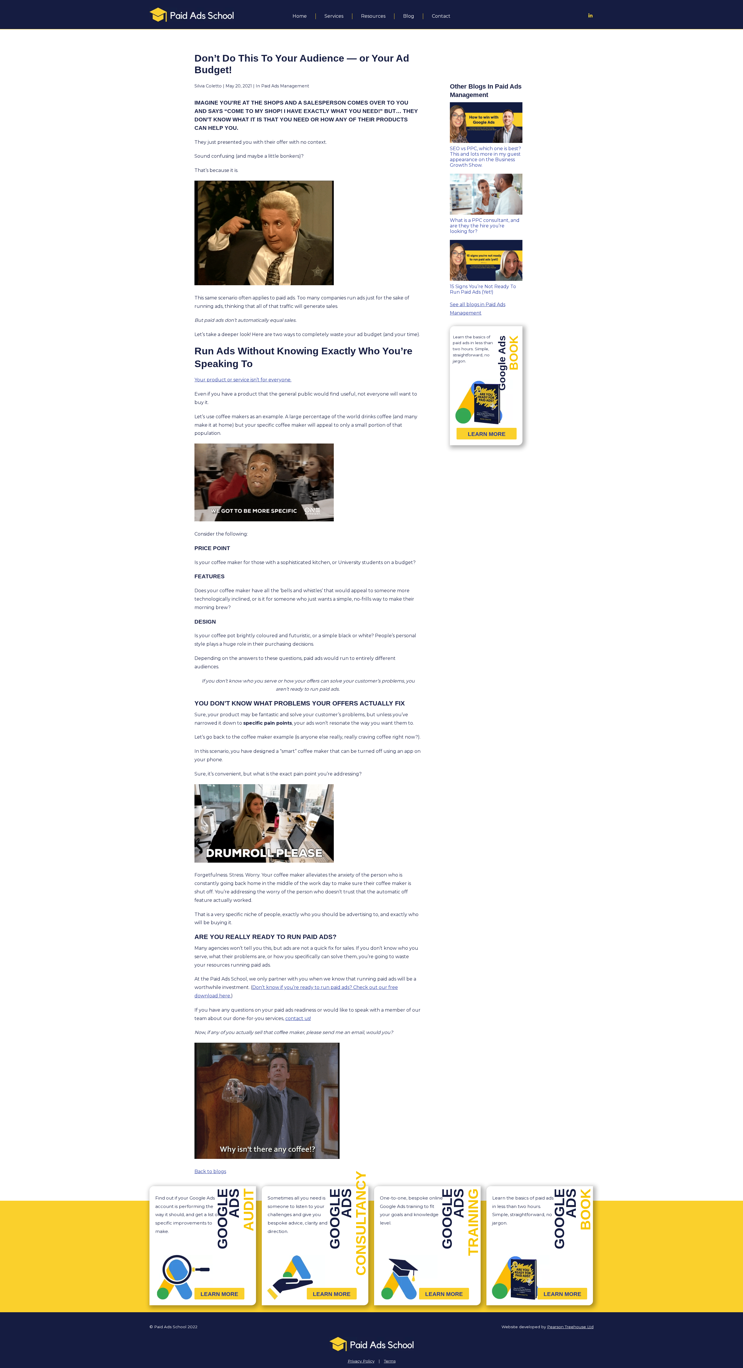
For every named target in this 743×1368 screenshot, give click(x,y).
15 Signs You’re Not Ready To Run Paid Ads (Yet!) (483, 289)
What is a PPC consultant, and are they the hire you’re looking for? (485, 226)
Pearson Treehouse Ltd (570, 1326)
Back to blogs (210, 1171)
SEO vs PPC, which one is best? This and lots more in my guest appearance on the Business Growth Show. (485, 157)
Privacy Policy (361, 1361)
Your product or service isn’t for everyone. (242, 380)
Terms (390, 1361)
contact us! (298, 1018)
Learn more (487, 434)
